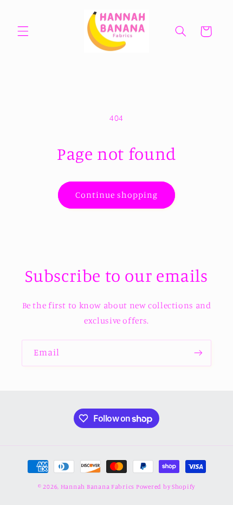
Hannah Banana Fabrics (98, 486)
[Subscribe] (198, 353)
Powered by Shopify (165, 486)
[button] (22, 31)
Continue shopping (116, 195)
